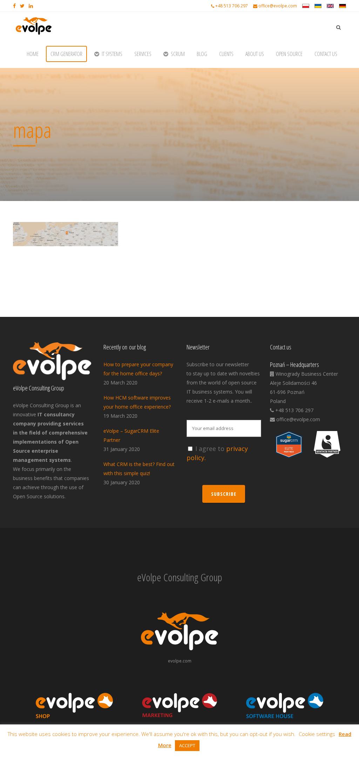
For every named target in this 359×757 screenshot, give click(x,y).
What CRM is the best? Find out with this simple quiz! (139, 469)
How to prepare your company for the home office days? (138, 369)
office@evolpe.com (277, 6)
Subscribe (223, 494)
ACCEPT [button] (187, 745)
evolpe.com (179, 661)
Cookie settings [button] (317, 733)
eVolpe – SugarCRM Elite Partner (131, 435)
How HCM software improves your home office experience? (137, 402)
